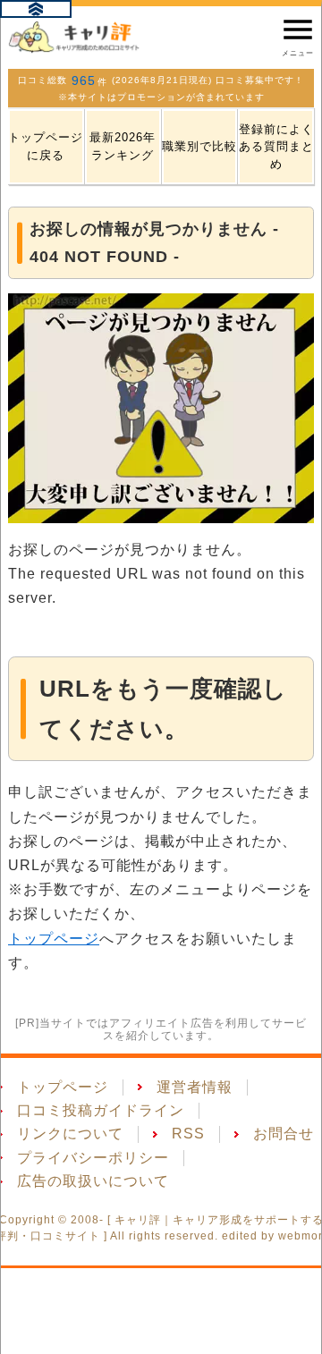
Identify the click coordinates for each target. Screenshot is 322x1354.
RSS (188, 1133)
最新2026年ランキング (122, 146)
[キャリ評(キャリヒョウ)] (75, 36)
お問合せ (283, 1133)
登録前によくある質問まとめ (276, 147)
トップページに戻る (45, 146)
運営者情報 (195, 1087)
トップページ (53, 938)
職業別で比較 (199, 146)
